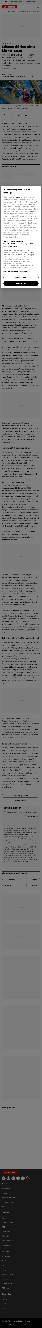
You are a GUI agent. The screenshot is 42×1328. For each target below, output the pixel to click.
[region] (21, 237)
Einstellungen (21, 277)
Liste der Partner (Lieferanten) (15, 272)
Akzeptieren (21, 283)
